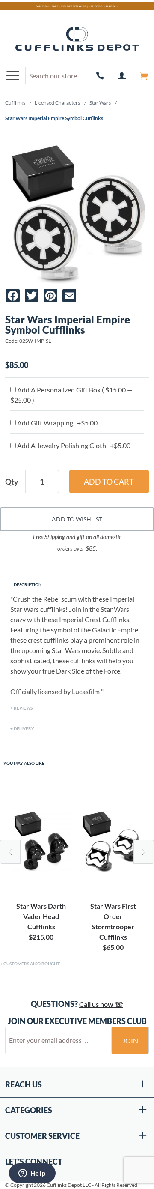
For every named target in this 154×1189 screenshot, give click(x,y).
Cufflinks (15, 102)
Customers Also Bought (31, 963)
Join (130, 1040)
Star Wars (100, 102)
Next (143, 852)
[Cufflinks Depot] (77, 39)
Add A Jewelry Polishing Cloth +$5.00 (73, 445)
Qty (11, 481)
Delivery (24, 728)
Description (28, 584)
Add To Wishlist (77, 519)
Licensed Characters (57, 102)
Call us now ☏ (101, 1004)
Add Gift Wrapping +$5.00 (57, 423)
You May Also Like (23, 763)
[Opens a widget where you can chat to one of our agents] (32, 1174)
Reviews (23, 707)
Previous (10, 852)
